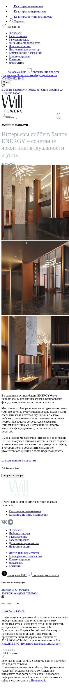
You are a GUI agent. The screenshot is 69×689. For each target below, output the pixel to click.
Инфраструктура (19, 533)
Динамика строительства (24, 42)
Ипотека (31, 89)
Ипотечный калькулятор (24, 49)
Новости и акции (20, 46)
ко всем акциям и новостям (18, 460)
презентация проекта (45, 71)
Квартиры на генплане (28, 6)
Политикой (38, 680)
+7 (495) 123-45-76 (12, 610)
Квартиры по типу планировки (33, 16)
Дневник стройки (48, 89)
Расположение (18, 36)
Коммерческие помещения (25, 52)
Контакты (15, 59)
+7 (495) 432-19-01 (12, 78)
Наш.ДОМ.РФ (10, 643)
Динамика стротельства (24, 543)
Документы (9, 75)
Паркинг (19, 21)
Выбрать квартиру (13, 89)
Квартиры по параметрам (29, 11)
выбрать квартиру (13, 475)
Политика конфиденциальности (37, 75)
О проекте (15, 32)
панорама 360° (17, 71)
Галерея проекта (19, 39)
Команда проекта (19, 56)
